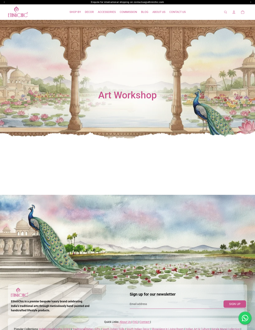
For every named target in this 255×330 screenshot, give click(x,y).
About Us (125, 321)
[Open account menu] (234, 12)
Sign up (234, 304)
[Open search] (225, 12)
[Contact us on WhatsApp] (245, 318)
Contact (145, 321)
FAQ (135, 321)
